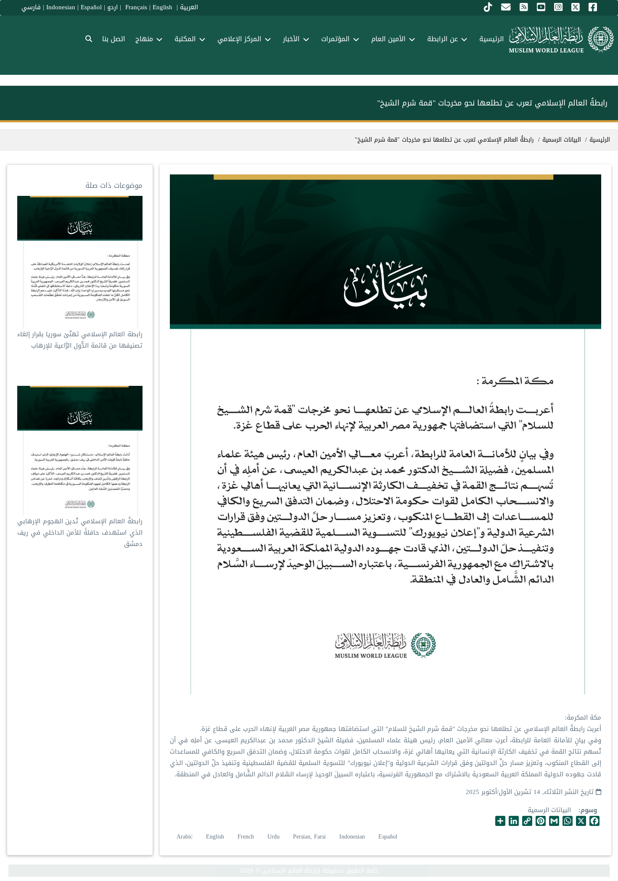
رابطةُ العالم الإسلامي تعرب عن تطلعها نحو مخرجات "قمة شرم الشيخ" (444, 139)
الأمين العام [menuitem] (388, 38)
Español (91, 7)
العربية (189, 7)
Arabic (185, 836)
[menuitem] (88, 39)
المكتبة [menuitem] (185, 38)
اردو (112, 7)
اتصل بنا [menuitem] (113, 38)
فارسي (31, 7)
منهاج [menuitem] (144, 38)
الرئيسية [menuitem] (491, 38)
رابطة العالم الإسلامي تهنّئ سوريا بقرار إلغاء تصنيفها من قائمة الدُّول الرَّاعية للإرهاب (79, 339)
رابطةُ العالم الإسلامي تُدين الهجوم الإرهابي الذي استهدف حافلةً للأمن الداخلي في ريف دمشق (79, 532)
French (246, 836)
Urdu (273, 836)
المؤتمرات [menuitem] (335, 38)
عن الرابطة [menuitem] (442, 38)
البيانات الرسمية (549, 810)
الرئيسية (599, 139)
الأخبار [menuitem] (291, 38)
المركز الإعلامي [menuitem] (239, 38)
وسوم (589, 810)
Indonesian (60, 7)
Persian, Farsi (309, 836)
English (215, 836)
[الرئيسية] (561, 39)
